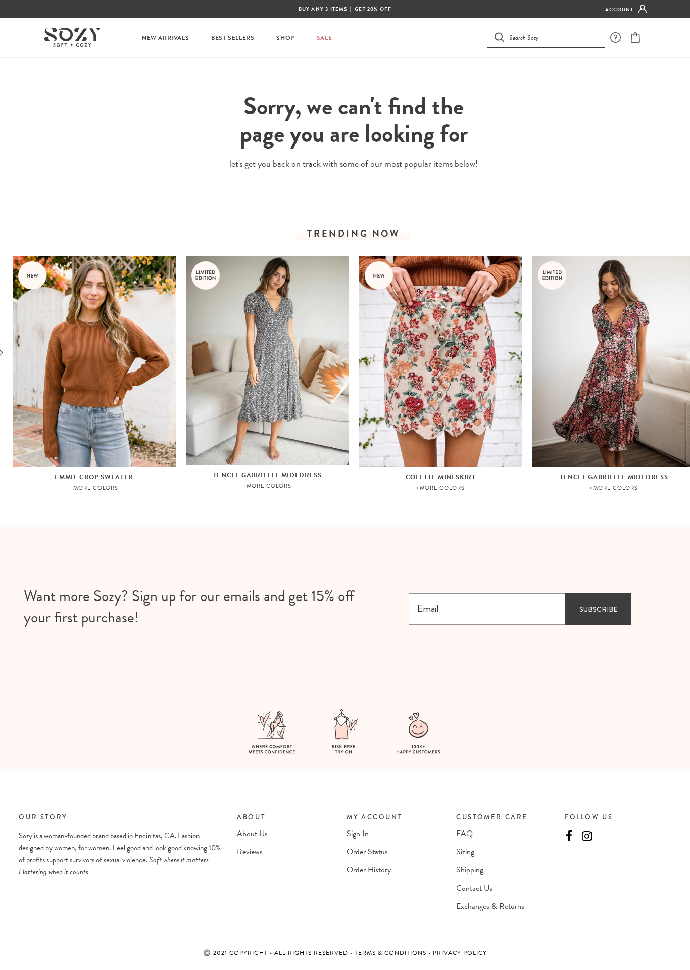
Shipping (469, 870)
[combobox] (552, 37)
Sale (324, 38)
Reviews (250, 852)
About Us (252, 833)
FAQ (464, 833)
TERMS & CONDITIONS (391, 952)
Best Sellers (232, 38)
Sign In (358, 833)
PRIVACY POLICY (460, 952)
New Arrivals (165, 38)
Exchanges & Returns (490, 906)
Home (328, 76)
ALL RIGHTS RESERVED (312, 952)
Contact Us (474, 888)
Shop (285, 38)
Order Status (367, 852)
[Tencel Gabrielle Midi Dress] (267, 360)
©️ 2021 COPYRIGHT (236, 952)
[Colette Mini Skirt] (440, 361)
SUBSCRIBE (598, 609)
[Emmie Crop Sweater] (94, 361)
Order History (369, 870)
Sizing (465, 852)
